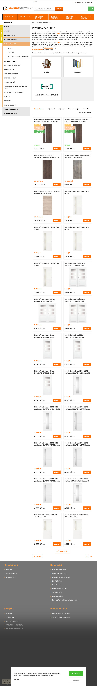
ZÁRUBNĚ (11, 52)
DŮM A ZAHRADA (9, 35)
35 (91, 556)
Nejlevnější (51, 109)
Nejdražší (62, 109)
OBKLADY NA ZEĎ (9, 82)
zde (51, 675)
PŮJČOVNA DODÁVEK (11, 109)
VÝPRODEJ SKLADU (10, 113)
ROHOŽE (7, 96)
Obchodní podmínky (59, 573)
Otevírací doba (11, 573)
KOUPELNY (7, 101)
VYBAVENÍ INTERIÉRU (11, 39)
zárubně (59, 42)
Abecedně (86, 109)
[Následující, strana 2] (87, 556)
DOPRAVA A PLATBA (59, 589)
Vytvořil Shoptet (89, 684)
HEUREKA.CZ (57, 581)
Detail (56, 148)
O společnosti (11, 577)
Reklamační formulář (59, 570)
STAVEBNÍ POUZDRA (10, 61)
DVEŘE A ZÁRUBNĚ (10, 44)
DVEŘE (10, 48)
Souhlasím (76, 673)
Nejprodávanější (73, 109)
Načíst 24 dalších (62, 551)
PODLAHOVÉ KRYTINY (11, 73)
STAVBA (6, 27)
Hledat (59, 8)
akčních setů (48, 48)
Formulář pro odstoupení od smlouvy (65, 600)
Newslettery (56, 585)
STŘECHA (7, 31)
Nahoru (38, 556)
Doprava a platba (78, 2)
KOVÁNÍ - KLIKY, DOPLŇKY (12, 65)
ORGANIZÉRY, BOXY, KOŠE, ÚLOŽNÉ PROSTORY (15, 87)
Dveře (58, 33)
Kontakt (89, 2)
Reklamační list (57, 596)
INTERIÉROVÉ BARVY (11, 105)
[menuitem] (10, 17)
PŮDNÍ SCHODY (9, 69)
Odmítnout (75, 680)
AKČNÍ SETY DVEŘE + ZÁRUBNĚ (18, 56)
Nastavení (16, 679)
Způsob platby (57, 592)
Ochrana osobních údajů (61, 577)
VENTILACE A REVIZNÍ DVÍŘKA (13, 92)
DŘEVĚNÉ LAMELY (10, 78)
